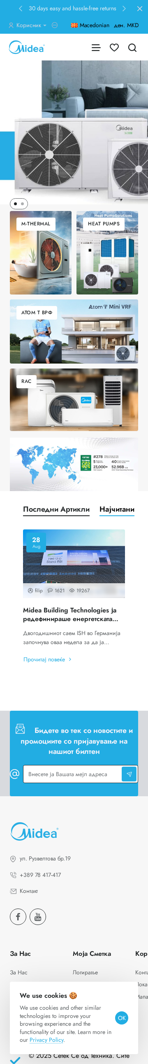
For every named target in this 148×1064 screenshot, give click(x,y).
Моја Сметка (92, 954)
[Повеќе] (56, 25)
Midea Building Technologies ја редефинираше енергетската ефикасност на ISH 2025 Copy (70, 615)
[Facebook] (18, 917)
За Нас (20, 954)
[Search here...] (132, 47)
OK (122, 1018)
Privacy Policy (46, 1040)
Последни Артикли (56, 509)
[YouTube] (38, 917)
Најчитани (116, 509)
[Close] (140, 9)
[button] (20, 8)
